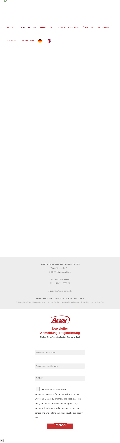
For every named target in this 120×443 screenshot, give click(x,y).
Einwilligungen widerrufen (92, 302)
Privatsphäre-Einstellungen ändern (30, 302)
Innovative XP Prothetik (65, 179)
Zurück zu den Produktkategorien (60, 239)
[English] (50, 40)
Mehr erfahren (52, 151)
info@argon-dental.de (62, 291)
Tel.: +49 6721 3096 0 (60, 279)
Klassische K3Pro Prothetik (69, 116)
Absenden (60, 425)
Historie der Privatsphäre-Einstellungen (63, 302)
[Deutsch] (40, 40)
